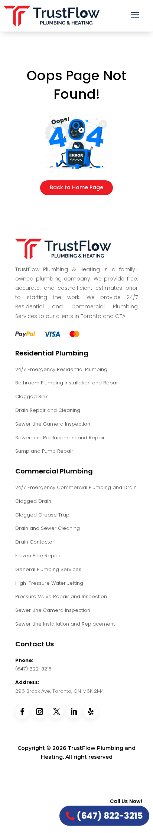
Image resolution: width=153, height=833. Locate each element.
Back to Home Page (76, 187)
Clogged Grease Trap (42, 514)
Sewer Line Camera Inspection (52, 423)
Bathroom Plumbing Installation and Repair (67, 382)
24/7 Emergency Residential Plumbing (61, 369)
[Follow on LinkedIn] (73, 712)
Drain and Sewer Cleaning (47, 528)
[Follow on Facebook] (22, 712)
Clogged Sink (31, 396)
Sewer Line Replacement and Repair (60, 437)
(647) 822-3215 (33, 668)
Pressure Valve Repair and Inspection (61, 596)
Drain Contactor (34, 541)
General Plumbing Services (48, 569)
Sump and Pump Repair (44, 451)
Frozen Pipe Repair (38, 555)
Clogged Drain (33, 501)
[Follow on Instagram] (39, 712)
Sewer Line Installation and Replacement (65, 623)
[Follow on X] (56, 712)
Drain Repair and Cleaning (47, 410)
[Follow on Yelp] (91, 712)
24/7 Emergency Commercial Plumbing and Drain (76, 487)
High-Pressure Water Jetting (49, 583)
